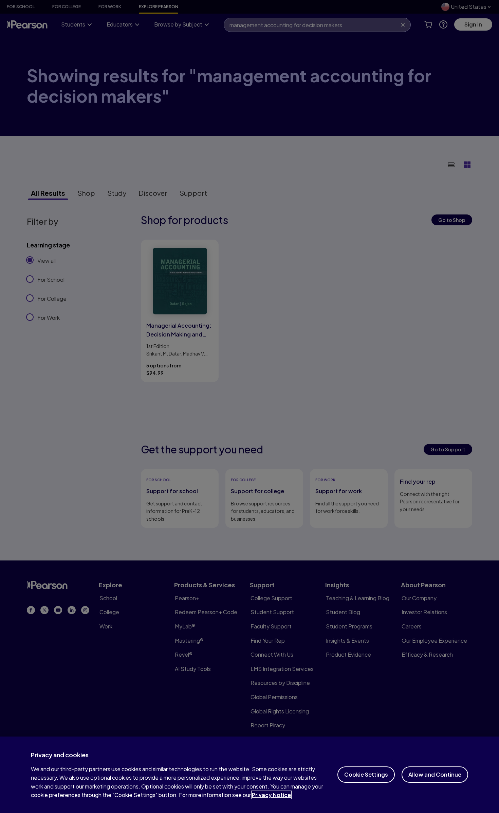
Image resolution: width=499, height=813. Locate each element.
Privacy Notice (271, 794)
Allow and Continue (434, 774)
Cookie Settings (366, 774)
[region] (249, 775)
